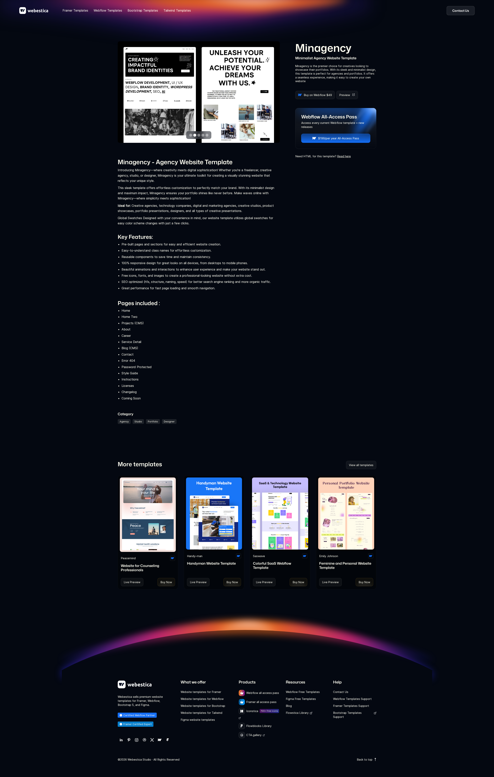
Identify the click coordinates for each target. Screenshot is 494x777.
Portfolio (153, 421)
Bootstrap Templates (143, 10)
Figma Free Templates (301, 699)
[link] (121, 739)
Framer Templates (75, 10)
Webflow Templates (108, 10)
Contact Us (340, 692)
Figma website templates (198, 720)
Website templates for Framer (201, 692)
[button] (190, 135)
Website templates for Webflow (202, 699)
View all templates (361, 465)
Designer (169, 421)
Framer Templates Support (351, 706)
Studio (138, 421)
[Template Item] (148, 514)
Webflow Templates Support (352, 699)
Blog (289, 706)
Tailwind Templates (177, 10)
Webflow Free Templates (303, 692)
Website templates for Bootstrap (203, 706)
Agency (124, 421)
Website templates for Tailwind (201, 713)
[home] (33, 10)
